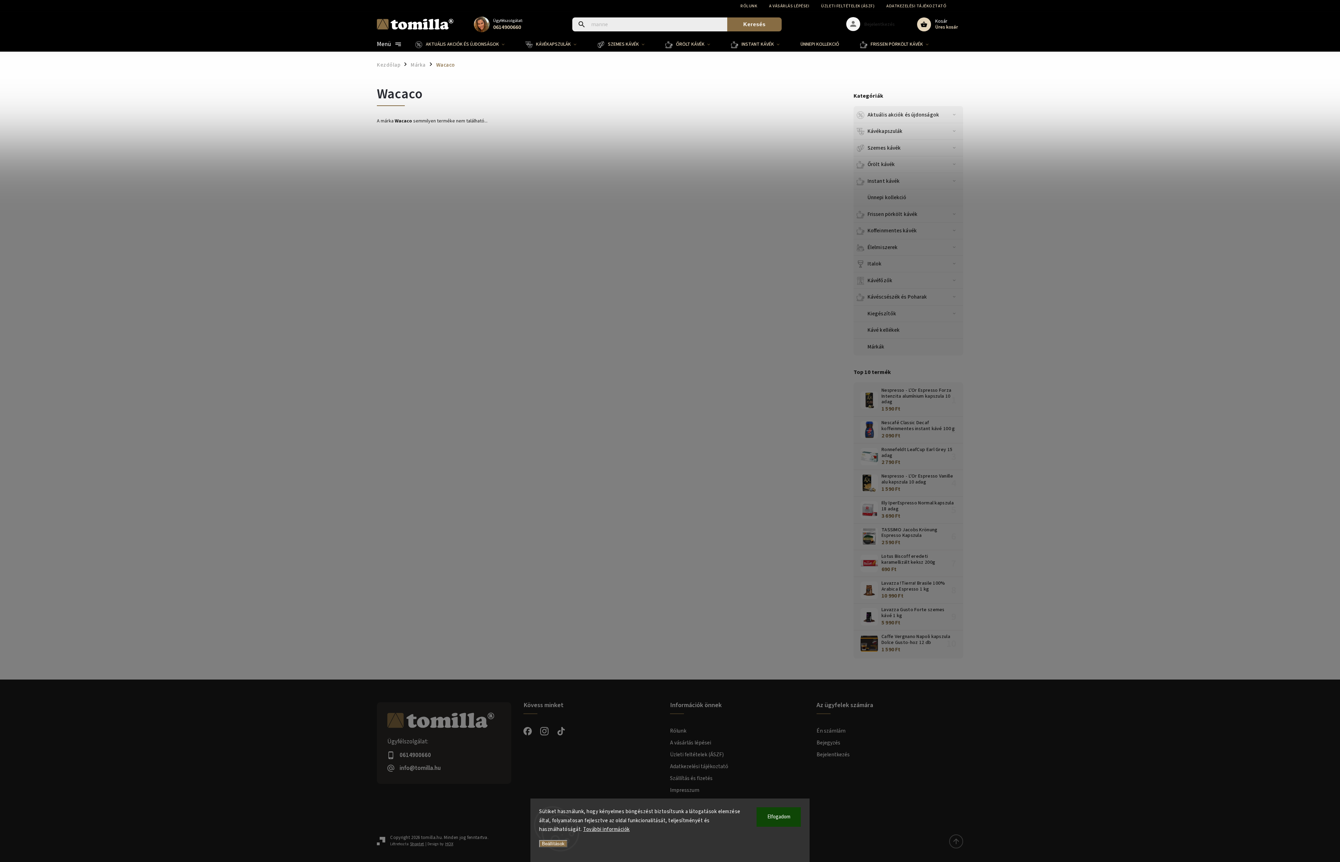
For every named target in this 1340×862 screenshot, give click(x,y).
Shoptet (417, 844)
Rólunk (748, 6)
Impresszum (684, 790)
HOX (449, 844)
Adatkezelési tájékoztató (916, 6)
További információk (606, 829)
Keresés (754, 24)
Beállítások (553, 843)
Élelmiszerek (883, 247)
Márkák (876, 347)
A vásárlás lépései (789, 6)
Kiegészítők (882, 313)
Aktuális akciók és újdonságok (903, 115)
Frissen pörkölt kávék (892, 214)
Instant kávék (884, 181)
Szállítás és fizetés (691, 778)
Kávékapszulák (885, 131)
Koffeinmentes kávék (892, 230)
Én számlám (831, 731)
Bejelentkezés (833, 754)
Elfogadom (778, 816)
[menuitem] (465, 44)
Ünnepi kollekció (887, 197)
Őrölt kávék (881, 164)
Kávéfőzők (880, 280)
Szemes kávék (884, 148)
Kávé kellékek (884, 330)
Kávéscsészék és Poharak (897, 297)
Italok (875, 264)
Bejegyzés (828, 743)
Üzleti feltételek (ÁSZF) (847, 6)
